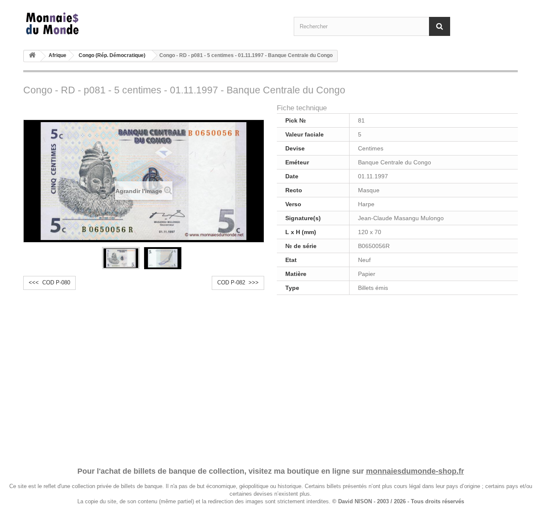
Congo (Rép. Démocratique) (112, 55)
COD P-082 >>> (238, 282)
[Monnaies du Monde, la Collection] (101, 24)
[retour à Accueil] (32, 56)
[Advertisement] (270, 379)
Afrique (57, 55)
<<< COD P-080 (49, 282)
